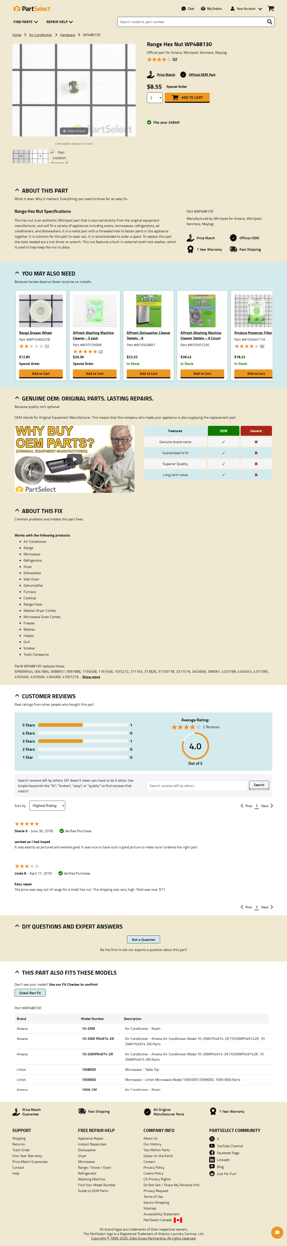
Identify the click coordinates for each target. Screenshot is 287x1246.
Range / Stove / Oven (94, 1167)
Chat (191, 8)
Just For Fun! (227, 1173)
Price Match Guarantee (30, 1161)
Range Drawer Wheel (35, 332)
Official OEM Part (202, 74)
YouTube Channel (230, 1145)
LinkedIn (223, 1159)
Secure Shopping (156, 1202)
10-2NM (88, 1028)
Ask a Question (143, 939)
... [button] (89, 676)
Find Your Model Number (97, 1184)
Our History (152, 1144)
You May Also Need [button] (48, 273)
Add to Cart (192, 97)
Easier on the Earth (158, 1155)
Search (259, 784)
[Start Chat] (277, 1233)
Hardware (67, 34)
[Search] (269, 22)
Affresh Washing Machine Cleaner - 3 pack (93, 335)
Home (16, 34)
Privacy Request (156, 1190)
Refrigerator (87, 1173)
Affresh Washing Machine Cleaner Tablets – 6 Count (200, 335)
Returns (18, 1144)
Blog (220, 1166)
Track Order (21, 1149)
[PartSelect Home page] (31, 8)
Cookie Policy (153, 1173)
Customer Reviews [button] (49, 696)
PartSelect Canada (158, 1220)
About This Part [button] (45, 190)
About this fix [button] (42, 511)
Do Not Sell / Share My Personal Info (171, 1184)
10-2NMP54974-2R (97, 1053)
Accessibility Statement (162, 1214)
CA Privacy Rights (157, 1179)
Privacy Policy (154, 1167)
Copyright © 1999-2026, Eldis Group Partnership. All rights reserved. (143, 1238)
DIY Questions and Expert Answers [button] (72, 926)
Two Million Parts (157, 1149)
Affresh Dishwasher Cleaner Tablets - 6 (148, 335)
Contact (18, 1167)
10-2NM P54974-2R (98, 1038)
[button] (26, 22)
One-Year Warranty (27, 1155)
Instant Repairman (92, 1144)
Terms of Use (153, 1196)
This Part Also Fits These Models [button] (69, 972)
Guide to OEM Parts (93, 1190)
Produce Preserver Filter (253, 332)
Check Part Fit (30, 992)
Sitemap (150, 1208)
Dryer (82, 1155)
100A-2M (89, 1089)
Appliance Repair (91, 1138)
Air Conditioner (40, 34)
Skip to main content (143, 46)
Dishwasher (87, 1149)
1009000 (89, 1079)
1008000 (89, 1069)
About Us (150, 1138)
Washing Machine (91, 1179)
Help (15, 1173)
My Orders (214, 8)
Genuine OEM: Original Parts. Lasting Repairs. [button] (88, 398)
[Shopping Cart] (271, 8)
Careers (149, 1161)
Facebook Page (228, 1152)
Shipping (19, 1138)
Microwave (86, 1161)
